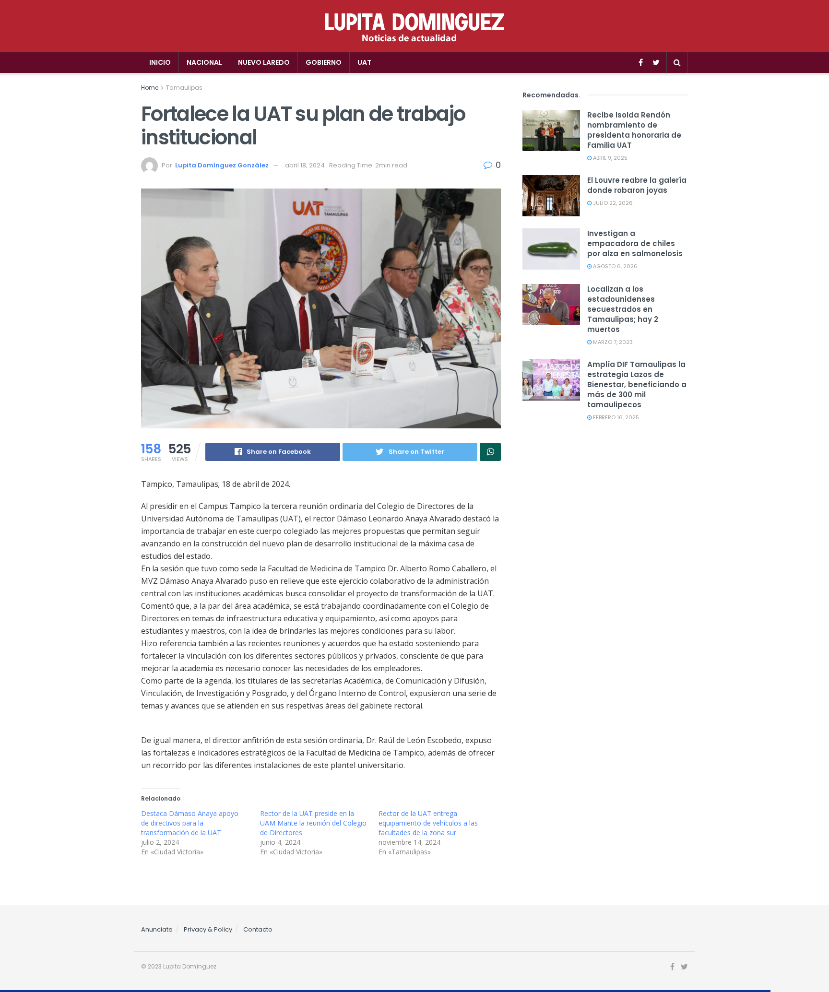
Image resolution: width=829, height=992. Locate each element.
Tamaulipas (184, 87)
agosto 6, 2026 (615, 266)
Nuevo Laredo (264, 62)
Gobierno (324, 62)
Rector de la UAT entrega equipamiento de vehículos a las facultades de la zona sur (428, 823)
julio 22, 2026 (612, 203)
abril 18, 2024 (305, 165)
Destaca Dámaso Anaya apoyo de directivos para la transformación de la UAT (189, 823)
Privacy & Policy (208, 929)
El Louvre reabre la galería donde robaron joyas (637, 185)
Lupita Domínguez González (222, 165)
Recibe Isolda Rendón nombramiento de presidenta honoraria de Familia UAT (634, 130)
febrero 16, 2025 (615, 417)
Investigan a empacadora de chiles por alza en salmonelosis (635, 243)
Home (149, 87)
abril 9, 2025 (610, 158)
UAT (364, 62)
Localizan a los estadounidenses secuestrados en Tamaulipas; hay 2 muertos (622, 309)
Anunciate (157, 929)
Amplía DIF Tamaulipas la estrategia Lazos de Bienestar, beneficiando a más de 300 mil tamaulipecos (637, 384)
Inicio (160, 62)
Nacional (204, 62)
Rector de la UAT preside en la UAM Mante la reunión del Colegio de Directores (313, 823)
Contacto (257, 929)
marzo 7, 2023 (612, 342)
